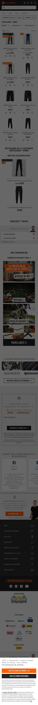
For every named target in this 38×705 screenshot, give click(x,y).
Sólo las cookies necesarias (19, 676)
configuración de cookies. (13, 664)
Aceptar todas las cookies (18, 670)
